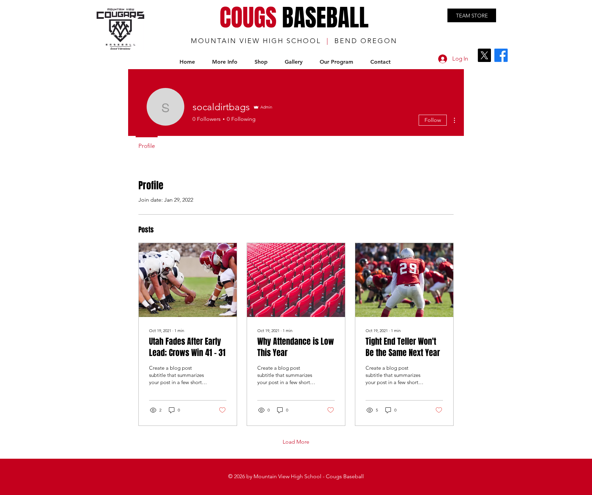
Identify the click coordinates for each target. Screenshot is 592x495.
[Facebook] (501, 55)
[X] (484, 55)
